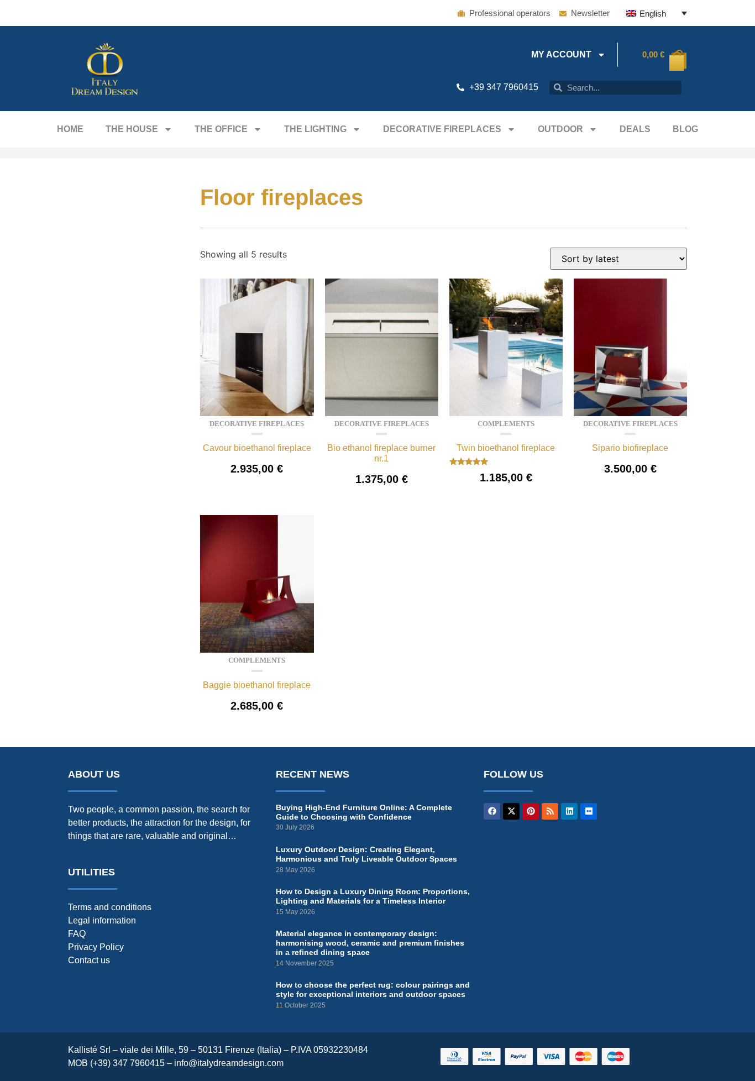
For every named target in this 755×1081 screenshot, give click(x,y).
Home (70, 129)
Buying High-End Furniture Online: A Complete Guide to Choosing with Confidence (364, 812)
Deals (635, 129)
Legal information (102, 920)
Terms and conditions (109, 907)
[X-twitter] (511, 811)
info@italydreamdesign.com (229, 1063)
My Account (561, 54)
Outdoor (560, 129)
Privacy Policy (96, 947)
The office (221, 129)
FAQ (77, 933)
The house (132, 129)
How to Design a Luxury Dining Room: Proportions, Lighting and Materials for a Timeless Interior (373, 896)
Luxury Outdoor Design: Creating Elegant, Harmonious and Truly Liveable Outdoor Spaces (366, 854)
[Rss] (550, 811)
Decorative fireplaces (442, 129)
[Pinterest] (530, 811)
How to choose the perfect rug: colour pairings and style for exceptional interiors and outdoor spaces (373, 989)
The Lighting (315, 129)
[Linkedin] (569, 811)
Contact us (89, 960)
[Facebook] (492, 811)
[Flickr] (588, 811)
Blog (685, 129)
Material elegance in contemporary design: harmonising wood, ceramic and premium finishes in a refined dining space (370, 943)
